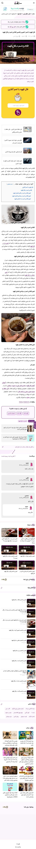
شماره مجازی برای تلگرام (18, 709)
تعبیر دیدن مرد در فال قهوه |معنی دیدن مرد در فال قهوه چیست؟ (9, 540)
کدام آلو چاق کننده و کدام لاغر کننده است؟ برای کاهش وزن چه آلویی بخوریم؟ (26, 778)
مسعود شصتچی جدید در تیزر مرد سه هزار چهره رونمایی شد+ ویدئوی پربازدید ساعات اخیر (10, 778)
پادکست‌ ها (18, 847)
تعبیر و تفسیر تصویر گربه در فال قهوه (17, 630)
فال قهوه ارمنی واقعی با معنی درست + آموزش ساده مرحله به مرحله (27, 541)
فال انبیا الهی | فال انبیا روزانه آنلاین (13, 152)
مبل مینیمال (9, 716)
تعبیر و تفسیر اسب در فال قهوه (19, 661)
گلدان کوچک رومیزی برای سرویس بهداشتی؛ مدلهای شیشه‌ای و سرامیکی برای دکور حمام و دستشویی (26, 761)
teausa (21, 402)
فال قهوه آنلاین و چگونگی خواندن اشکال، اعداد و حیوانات (14, 671)
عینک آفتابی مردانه (30, 709)
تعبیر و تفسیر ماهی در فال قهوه (19, 640)
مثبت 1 (33, 713)
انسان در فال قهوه (23, 421)
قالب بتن (8, 709)
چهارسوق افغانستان (18, 713)
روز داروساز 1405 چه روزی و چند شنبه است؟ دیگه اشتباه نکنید (26, 743)
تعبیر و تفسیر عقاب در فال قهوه (19, 600)
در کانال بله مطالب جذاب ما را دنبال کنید (24, 447)
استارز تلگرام (32, 716)
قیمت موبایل (24, 716)
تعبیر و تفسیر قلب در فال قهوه (19, 691)
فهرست (18, 844)
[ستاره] (18, 2)
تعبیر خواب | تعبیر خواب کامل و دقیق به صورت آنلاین (12, 162)
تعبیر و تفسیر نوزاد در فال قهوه (27, 556)
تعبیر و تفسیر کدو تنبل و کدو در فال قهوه (27, 572)
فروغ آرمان (15, 36)
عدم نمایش (9, 184)
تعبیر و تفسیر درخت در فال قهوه (18, 681)
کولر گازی (27, 713)
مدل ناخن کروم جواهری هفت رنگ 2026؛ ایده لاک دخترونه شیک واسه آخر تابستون (10, 760)
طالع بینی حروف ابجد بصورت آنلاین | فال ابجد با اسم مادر (13, 141)
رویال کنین (16, 716)
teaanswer (26, 402)
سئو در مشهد (8, 713)
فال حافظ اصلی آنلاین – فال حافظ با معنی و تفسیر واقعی (13, 130)
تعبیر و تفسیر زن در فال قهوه (19, 650)
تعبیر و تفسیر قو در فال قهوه (10, 571)
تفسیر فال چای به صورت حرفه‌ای (16, 386)
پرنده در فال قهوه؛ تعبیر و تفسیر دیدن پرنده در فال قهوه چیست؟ (14, 610)
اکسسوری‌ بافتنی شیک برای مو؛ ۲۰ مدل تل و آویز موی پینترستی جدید (15, 428)
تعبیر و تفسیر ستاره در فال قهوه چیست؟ (10, 557)
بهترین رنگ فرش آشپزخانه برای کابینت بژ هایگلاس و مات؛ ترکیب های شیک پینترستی (10, 743)
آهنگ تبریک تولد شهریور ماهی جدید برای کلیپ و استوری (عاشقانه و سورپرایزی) (15, 438)
